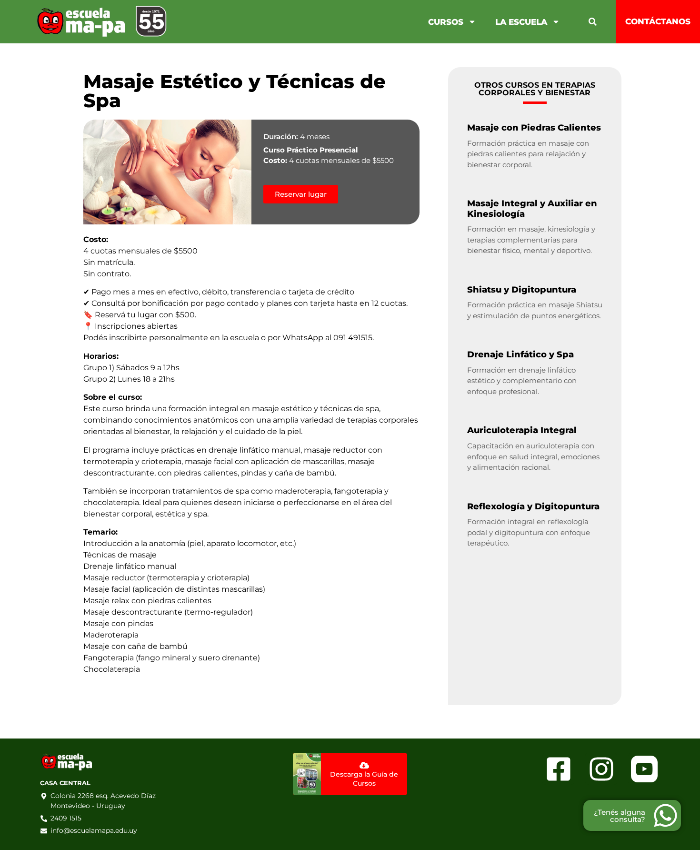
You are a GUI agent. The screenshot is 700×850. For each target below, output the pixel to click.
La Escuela (521, 22)
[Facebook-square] (558, 769)
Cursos (445, 22)
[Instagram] (601, 769)
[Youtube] (644, 769)
